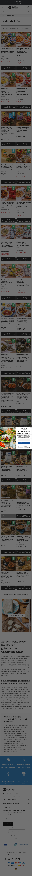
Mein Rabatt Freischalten (23, 442)
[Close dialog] (31, 428)
